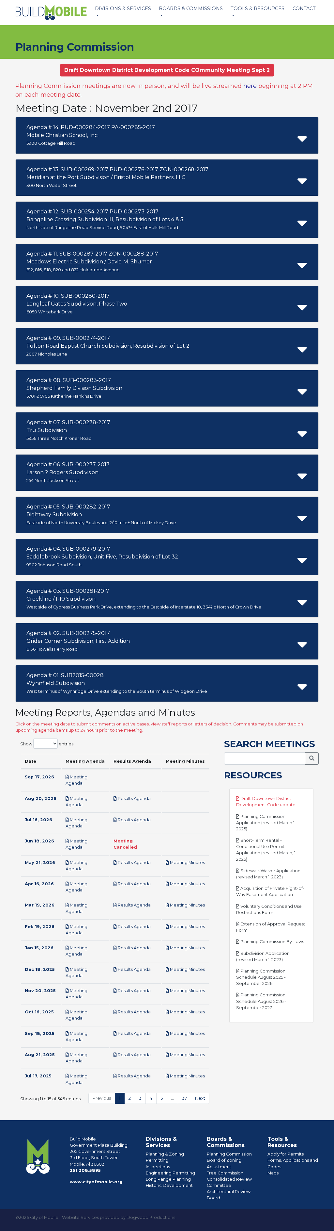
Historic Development (169, 1185)
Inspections (158, 1166)
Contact (304, 8)
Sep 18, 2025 (39, 1033)
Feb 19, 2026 (39, 926)
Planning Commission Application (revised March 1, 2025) (266, 822)
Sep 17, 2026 (39, 776)
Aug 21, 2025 (40, 1054)
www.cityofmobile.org (96, 1181)
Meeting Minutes (187, 862)
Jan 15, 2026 (39, 947)
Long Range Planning (168, 1179)
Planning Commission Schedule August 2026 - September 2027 (261, 1001)
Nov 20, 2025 (40, 990)
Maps (273, 1173)
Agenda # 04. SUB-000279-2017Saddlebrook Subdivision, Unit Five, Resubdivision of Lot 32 (102, 556)
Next (200, 1098)
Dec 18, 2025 (40, 969)
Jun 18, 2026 (39, 841)
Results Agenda (134, 798)
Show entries (46, 743)
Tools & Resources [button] (257, 8)
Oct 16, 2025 (39, 1011)
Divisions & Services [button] (123, 8)
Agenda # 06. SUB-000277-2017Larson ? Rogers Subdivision (68, 472)
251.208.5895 (85, 1170)
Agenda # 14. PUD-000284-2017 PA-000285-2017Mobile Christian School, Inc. (90, 135)
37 (184, 1098)
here (250, 86)
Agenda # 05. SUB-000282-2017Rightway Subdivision (101, 514)
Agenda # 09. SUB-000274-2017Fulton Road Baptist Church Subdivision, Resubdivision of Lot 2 (108, 346)
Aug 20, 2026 (40, 798)
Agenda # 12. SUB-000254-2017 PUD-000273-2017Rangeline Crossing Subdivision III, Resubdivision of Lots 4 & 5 (104, 219)
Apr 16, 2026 (39, 883)
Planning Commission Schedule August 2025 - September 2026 (261, 977)
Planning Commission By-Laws (271, 941)
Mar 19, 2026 (39, 905)
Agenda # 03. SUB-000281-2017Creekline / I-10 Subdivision (143, 598)
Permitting (157, 1160)
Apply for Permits (285, 1154)
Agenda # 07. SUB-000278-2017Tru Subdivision (68, 430)
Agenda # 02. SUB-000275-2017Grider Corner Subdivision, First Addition (78, 641)
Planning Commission (229, 1154)
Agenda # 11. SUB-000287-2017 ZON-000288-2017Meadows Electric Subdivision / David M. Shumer (92, 261)
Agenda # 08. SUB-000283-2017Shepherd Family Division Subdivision (74, 388)
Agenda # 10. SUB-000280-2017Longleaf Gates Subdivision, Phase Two (76, 303)
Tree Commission (225, 1173)
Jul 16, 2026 (38, 819)
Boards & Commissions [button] (191, 8)
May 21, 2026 (40, 862)
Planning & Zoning (165, 1154)
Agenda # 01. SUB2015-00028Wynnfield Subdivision (116, 683)
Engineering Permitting (170, 1173)
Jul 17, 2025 (38, 1075)
